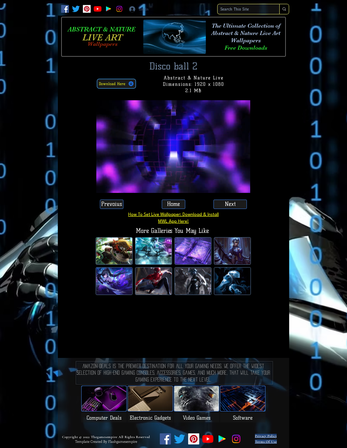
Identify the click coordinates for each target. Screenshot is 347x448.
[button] (244, 188)
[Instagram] (119, 9)
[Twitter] (76, 9)
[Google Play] (108, 9)
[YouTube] (98, 9)
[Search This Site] (284, 9)
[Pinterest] (87, 9)
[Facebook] (65, 9)
